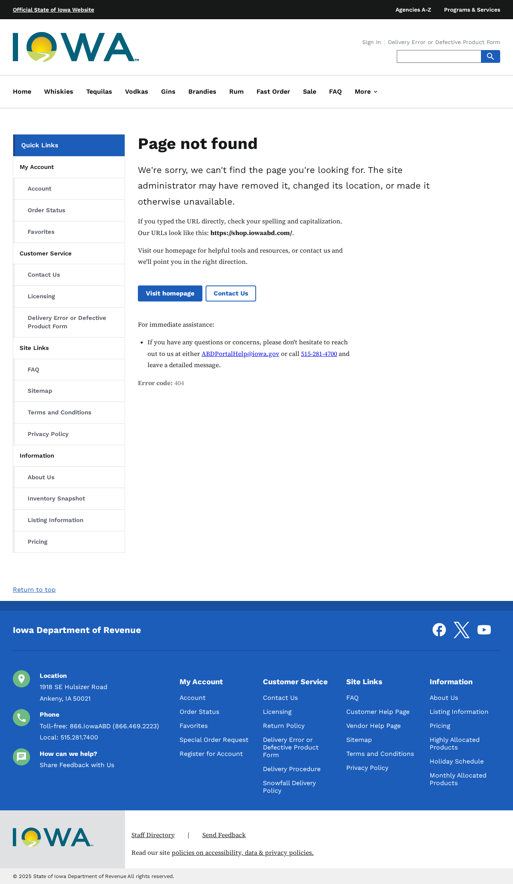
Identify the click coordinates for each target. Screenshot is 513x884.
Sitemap (40, 390)
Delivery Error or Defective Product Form (444, 42)
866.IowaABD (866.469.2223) (114, 726)
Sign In (371, 42)
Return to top (34, 589)
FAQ (33, 369)
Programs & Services (472, 9)
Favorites (41, 231)
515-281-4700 (319, 354)
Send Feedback (224, 835)
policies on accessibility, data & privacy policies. (243, 852)
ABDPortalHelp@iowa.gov (240, 354)
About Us (41, 477)
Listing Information (55, 520)
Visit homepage (170, 293)
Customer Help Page (378, 711)
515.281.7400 (79, 737)
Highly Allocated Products (455, 743)
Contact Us (44, 274)
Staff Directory (153, 835)
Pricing (37, 541)
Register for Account (211, 753)
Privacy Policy (48, 434)
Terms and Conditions (59, 412)
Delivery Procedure (292, 769)
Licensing (41, 296)
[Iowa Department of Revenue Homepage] (76, 48)
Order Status (46, 210)
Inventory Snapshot (56, 498)
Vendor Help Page (373, 725)
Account (39, 188)
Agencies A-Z (413, 9)
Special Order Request (214, 739)
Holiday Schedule (457, 761)
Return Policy (284, 725)
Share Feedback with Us (77, 765)
